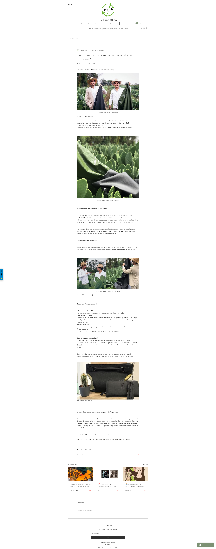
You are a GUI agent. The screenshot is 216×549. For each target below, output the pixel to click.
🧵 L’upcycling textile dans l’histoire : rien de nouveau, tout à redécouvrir (135, 485)
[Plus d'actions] (138, 50)
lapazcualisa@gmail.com (108, 542)
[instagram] (144, 28)
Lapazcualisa (108, 525)
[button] (147, 28)
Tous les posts (73, 38)
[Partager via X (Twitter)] (82, 449)
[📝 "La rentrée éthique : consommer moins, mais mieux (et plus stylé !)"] (108, 474)
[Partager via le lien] (90, 449)
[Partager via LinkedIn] (86, 449)
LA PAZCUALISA (108, 20)
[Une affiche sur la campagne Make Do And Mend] (135, 474)
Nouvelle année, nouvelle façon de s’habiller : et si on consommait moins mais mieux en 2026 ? (80, 485)
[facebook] (142, 28)
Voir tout (145, 464)
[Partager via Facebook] (77, 449)
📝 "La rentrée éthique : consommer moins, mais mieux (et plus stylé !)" (107, 485)
